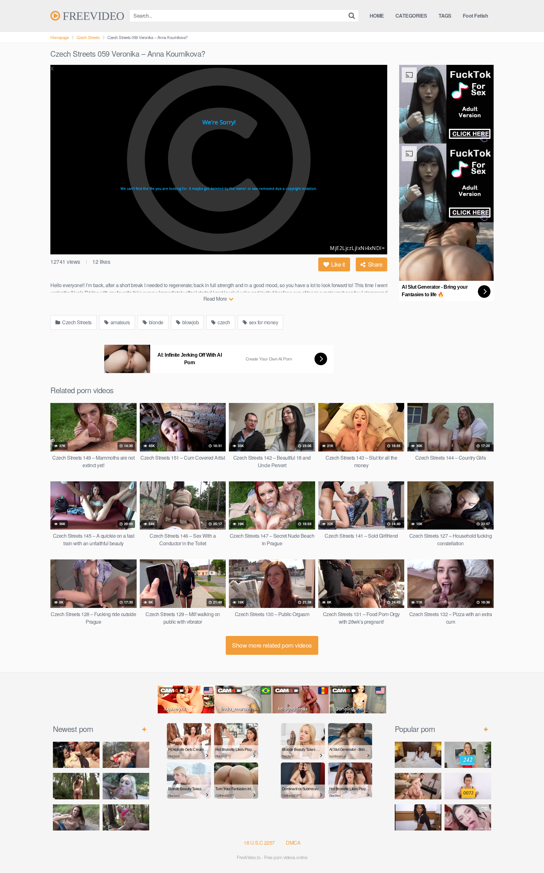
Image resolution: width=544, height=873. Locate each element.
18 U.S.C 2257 (259, 842)
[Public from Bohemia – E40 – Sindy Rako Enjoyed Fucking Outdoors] (126, 817)
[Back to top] (527, 852)
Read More (215, 298)
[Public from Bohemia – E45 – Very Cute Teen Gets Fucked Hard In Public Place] (76, 755)
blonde (155, 322)
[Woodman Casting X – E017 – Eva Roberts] (418, 817)
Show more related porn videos (272, 645)
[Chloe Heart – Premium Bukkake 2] (468, 817)
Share (374, 264)
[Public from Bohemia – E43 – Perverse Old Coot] (76, 786)
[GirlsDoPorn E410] (418, 755)
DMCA (293, 842)
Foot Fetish (475, 15)
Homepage (59, 37)
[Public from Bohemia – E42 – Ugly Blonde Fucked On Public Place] (126, 786)
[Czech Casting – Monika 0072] (468, 786)
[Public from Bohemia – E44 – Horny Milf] (126, 755)
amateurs (119, 322)
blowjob (190, 322)
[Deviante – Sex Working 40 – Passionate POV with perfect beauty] (418, 786)
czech (223, 322)
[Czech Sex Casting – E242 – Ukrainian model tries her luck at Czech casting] (468, 755)
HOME (377, 15)
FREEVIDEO (92, 15)
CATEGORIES (411, 15)
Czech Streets (88, 37)
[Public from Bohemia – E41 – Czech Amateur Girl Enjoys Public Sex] (76, 817)
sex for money (263, 322)
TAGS (445, 15)
